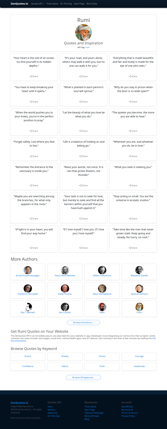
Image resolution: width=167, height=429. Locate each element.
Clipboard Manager (94, 412)
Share (35, 76)
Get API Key (127, 406)
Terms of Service (129, 412)
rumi (87, 47)
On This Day (66, 3)
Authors (52, 409)
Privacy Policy (128, 416)
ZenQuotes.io (19, 3)
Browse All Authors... (83, 322)
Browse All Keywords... (83, 377)
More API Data (92, 416)
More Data (92, 3)
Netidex (37, 418)
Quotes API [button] (37, 3)
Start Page (79, 3)
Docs (50, 406)
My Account (127, 409)
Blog (87, 419)
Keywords (52, 412)
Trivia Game (52, 3)
